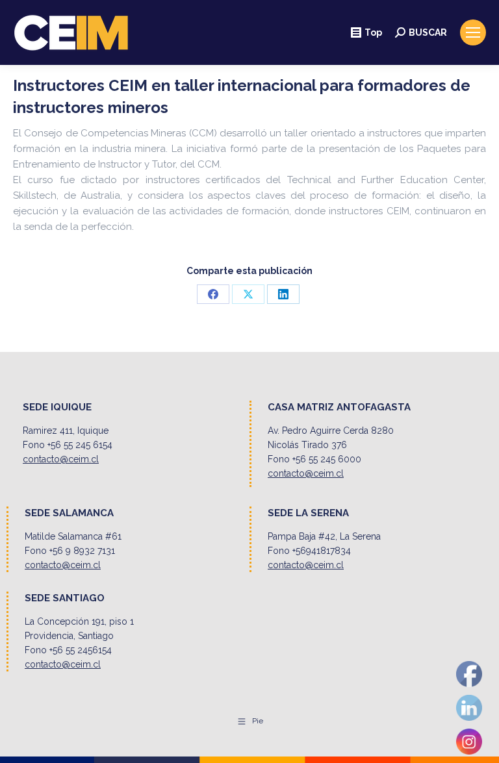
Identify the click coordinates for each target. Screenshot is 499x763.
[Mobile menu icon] (473, 32)
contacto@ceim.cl (61, 459)
